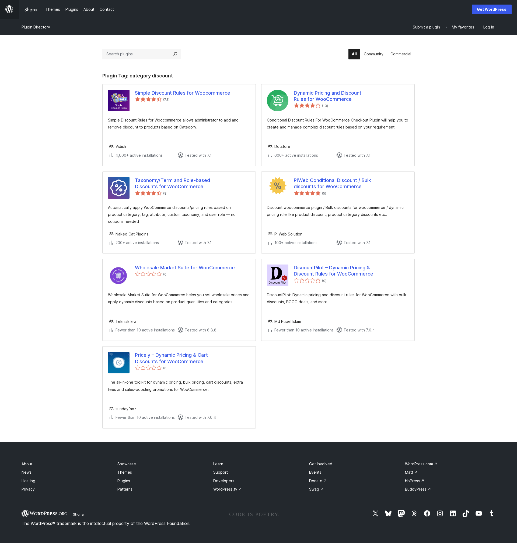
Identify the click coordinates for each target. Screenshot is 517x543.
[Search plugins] (175, 54)
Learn (218, 464)
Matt (411, 472)
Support (220, 472)
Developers (223, 480)
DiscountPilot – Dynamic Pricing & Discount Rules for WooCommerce (333, 271)
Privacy (28, 489)
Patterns (124, 489)
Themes (124, 472)
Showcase (126, 464)
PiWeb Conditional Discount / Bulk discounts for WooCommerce (332, 183)
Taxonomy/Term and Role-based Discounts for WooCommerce (172, 183)
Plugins (123, 480)
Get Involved (320, 464)
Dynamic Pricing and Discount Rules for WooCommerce (327, 96)
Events (315, 472)
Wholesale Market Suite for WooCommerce (185, 267)
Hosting (28, 480)
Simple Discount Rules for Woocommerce (182, 93)
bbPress (414, 480)
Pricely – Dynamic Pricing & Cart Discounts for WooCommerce (171, 358)
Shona (78, 514)
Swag (316, 489)
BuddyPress (418, 489)
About (27, 464)
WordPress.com (421, 464)
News (27, 472)
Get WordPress (491, 9)
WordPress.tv (227, 489)
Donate (318, 480)
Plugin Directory (36, 27)
